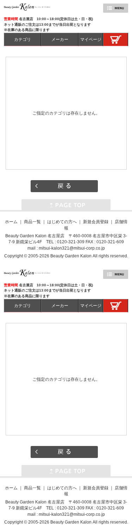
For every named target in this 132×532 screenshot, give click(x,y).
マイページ (90, 39)
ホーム (11, 221)
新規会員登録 (95, 221)
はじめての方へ (62, 221)
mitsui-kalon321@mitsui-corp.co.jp (72, 248)
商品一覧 (32, 221)
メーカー (59, 39)
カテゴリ (22, 39)
